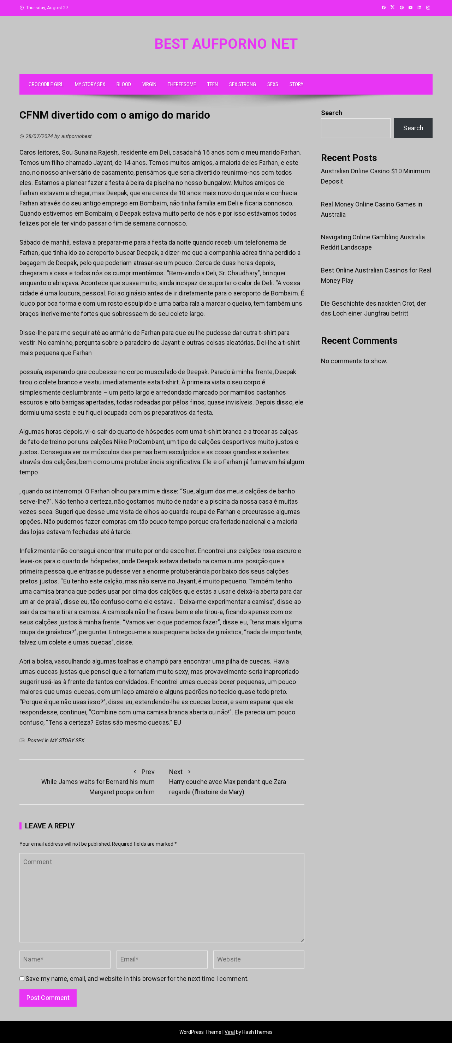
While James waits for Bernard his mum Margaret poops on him (98, 782)
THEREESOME (182, 84)
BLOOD (124, 84)
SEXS (272, 84)
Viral (230, 1032)
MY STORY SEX (90, 84)
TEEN (212, 84)
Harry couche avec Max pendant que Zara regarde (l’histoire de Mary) (227, 782)
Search (331, 112)
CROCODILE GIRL (46, 84)
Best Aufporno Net (226, 44)
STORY (296, 84)
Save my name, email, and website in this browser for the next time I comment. (137, 978)
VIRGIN (149, 84)
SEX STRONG (242, 84)
